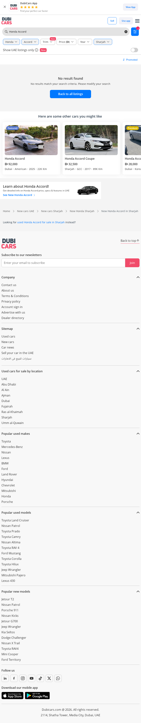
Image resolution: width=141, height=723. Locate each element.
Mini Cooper (9, 654)
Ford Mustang (11, 553)
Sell (112, 20)
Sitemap (7, 329)
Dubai (5, 401)
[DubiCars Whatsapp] (58, 678)
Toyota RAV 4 (10, 548)
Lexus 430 (8, 581)
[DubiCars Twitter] (49, 678)
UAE (4, 379)
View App (130, 7)
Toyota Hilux (10, 564)
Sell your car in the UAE (17, 353)
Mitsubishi (8, 491)
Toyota (6, 441)
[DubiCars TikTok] (40, 678)
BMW (5, 463)
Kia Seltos (8, 632)
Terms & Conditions (15, 296)
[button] (5, 7)
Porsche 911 (10, 610)
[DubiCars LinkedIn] (5, 678)
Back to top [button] (128, 241)
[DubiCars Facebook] (14, 678)
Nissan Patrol (10, 526)
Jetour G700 (9, 621)
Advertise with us (13, 312)
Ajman (5, 395)
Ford (4, 469)
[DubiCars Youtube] (31, 678)
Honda (6, 496)
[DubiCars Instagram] (23, 678)
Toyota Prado (10, 531)
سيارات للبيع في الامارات (16, 359)
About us (7, 290)
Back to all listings (70, 94)
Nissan (6, 452)
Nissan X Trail (10, 643)
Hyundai (7, 480)
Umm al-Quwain (12, 423)
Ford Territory (11, 660)
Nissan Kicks (10, 616)
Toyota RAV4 (10, 649)
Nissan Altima (10, 542)
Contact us (8, 285)
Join (132, 263)
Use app (126, 20)
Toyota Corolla (11, 559)
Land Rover (9, 474)
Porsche (7, 502)
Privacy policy (10, 301)
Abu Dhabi (8, 384)
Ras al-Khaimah (12, 412)
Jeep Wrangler (11, 570)
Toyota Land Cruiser (15, 520)
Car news (7, 347)
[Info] (36, 50)
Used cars (8, 336)
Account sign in (12, 307)
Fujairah (7, 406)
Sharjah (6, 417)
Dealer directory (12, 318)
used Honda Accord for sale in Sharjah (41, 222)
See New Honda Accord (18, 195)
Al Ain (5, 390)
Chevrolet (8, 485)
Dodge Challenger (13, 638)
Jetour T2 (7, 599)
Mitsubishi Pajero (13, 575)
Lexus (5, 458)
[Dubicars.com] (8, 244)
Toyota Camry (11, 537)
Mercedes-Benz (12, 447)
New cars (7, 342)
